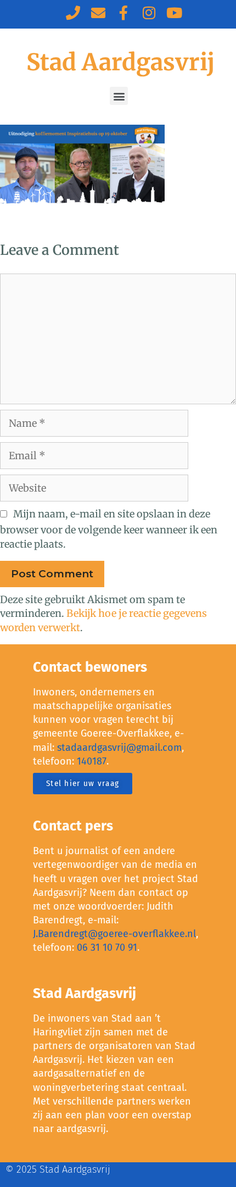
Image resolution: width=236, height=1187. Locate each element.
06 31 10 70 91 (107, 947)
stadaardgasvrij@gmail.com (119, 748)
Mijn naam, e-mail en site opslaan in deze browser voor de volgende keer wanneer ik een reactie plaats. (108, 529)
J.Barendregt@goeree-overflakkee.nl (114, 934)
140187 (91, 761)
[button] (119, 96)
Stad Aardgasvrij (120, 62)
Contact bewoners (90, 667)
